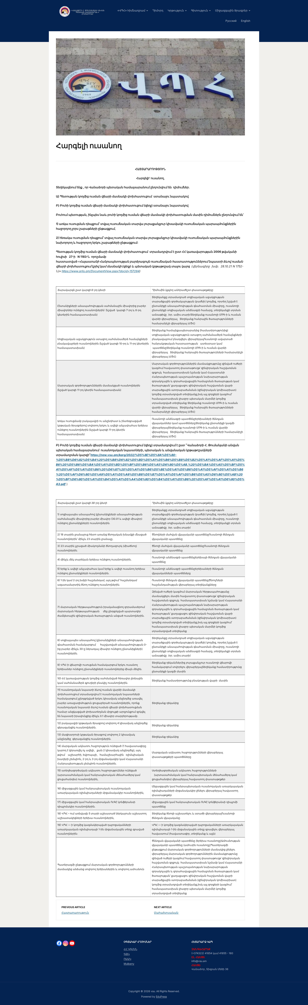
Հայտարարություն (75, 912)
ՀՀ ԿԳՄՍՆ (130, 949)
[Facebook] (59, 943)
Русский (231, 20)
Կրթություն (176, 10)
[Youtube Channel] (72, 943)
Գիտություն (199, 10)
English (245, 20)
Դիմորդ (157, 10)
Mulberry (129, 963)
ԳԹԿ (127, 954)
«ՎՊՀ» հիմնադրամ (131, 10)
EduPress (161, 996)
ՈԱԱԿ (127, 958)
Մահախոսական (166, 912)
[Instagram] (65, 943)
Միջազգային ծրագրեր (231, 10)
